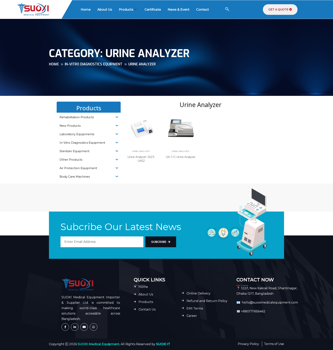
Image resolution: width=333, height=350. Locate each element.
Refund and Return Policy (207, 301)
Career (192, 316)
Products (126, 9)
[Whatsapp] (93, 327)
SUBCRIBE (158, 242)
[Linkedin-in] (74, 327)
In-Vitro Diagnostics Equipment (93, 64)
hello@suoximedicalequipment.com (270, 302)
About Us (104, 9)
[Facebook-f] (65, 327)
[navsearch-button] (227, 9)
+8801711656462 (253, 311)
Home (86, 9)
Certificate (153, 9)
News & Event (178, 9)
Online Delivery (198, 293)
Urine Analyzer (141, 151)
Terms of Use (274, 344)
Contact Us (147, 309)
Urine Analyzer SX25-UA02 (141, 159)
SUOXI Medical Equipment (98, 344)
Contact (202, 9)
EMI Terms (195, 308)
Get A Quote (278, 9)
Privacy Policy (248, 344)
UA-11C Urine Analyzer (181, 157)
